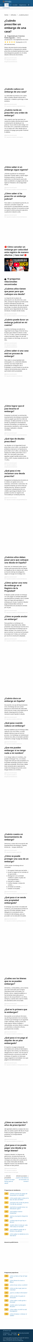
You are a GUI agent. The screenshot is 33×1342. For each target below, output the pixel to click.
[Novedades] (28, 4)
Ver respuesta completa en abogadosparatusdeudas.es (10, 60)
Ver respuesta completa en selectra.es (13, 719)
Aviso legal (14, 1333)
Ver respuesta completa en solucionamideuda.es (15, 189)
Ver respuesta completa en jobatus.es (13, 743)
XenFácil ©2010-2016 (17, 1339)
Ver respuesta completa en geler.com (12, 852)
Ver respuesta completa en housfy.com (13, 376)
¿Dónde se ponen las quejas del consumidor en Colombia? (18, 1194)
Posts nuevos (6, 8)
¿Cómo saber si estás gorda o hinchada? (18, 1301)
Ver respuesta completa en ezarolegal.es (13, 137)
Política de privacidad (23, 1333)
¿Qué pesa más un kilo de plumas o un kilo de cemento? (19, 1203)
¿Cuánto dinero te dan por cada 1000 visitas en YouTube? (19, 1225)
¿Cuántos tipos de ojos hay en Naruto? (18, 1221)
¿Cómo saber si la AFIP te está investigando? (18, 1310)
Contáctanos (6, 1333)
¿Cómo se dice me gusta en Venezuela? (17, 1296)
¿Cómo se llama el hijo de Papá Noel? (18, 1276)
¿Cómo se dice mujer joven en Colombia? (18, 1289)
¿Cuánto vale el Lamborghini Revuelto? (18, 1305)
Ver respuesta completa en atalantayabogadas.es (15, 640)
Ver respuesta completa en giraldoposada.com (15, 920)
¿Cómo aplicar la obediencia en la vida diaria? (19, 1234)
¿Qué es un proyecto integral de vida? (19, 1216)
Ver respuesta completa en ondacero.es (13, 1033)
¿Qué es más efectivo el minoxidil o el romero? (22, 1179)
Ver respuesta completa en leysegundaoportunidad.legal (11, 1171)
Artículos (13, 15)
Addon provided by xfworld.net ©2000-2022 (13, 1340)
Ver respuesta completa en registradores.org (14, 106)
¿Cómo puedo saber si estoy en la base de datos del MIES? (19, 1198)
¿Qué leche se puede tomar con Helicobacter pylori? (19, 1207)
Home (6, 15)
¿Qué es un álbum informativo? (18, 1293)
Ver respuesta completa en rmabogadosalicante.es (16, 1064)
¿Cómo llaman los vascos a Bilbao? (17, 1281)
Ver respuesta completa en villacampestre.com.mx (16, 1005)
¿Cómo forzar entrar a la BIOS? (18, 1285)
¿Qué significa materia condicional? (16, 1212)
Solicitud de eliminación (11, 57)
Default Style (7, 1330)
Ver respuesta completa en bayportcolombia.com (15, 893)
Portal (15, 1334)
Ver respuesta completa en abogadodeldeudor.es (15, 499)
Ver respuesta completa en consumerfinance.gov (15, 315)
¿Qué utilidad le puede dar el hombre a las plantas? (18, 1230)
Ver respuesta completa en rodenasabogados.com (16, 612)
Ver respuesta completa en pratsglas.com (13, 1141)
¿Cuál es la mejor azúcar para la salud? (9, 1181)
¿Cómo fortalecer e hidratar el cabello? (18, 1314)
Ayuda (4, 1334)
